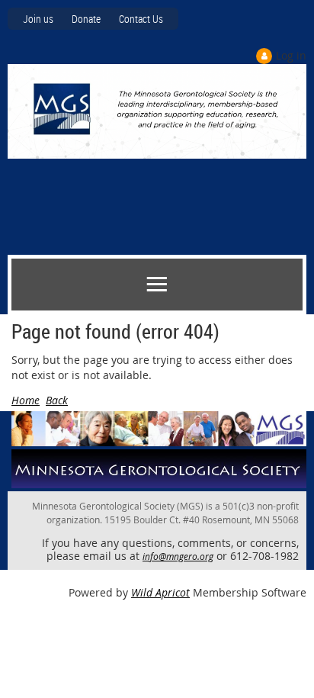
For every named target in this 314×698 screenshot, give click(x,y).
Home (25, 400)
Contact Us (141, 18)
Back (57, 400)
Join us (38, 18)
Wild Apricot (160, 592)
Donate (86, 18)
